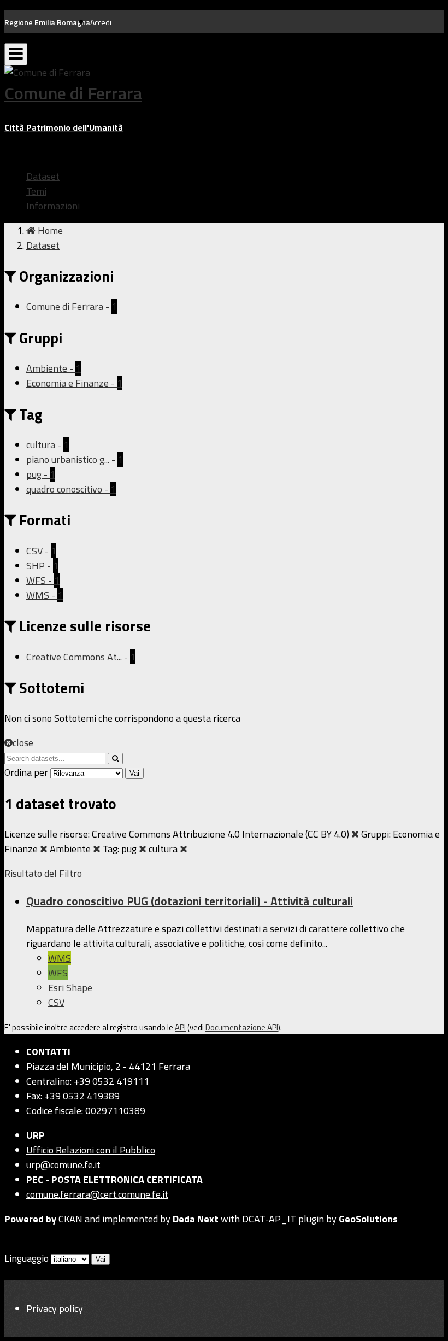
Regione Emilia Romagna (47, 22)
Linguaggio (26, 1258)
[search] (115, 758)
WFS (58, 972)
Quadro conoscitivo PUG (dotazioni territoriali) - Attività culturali (189, 901)
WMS (59, 958)
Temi (36, 191)
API (180, 1027)
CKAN (70, 1218)
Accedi (100, 22)
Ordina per (26, 772)
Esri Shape (70, 987)
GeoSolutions (368, 1218)
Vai (134, 773)
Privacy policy (54, 1308)
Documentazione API (241, 1027)
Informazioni (53, 205)
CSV (56, 1002)
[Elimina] (355, 834)
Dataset (43, 176)
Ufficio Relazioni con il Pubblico (90, 1150)
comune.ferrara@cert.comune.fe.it (97, 1194)
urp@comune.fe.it (63, 1164)
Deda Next (196, 1218)
